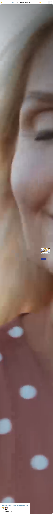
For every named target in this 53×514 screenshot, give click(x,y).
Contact (30, 2)
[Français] (38, 2)
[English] (39, 2)
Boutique (26, 2)
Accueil (13, 2)
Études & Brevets (22, 2)
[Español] (40, 2)
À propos (17, 2)
